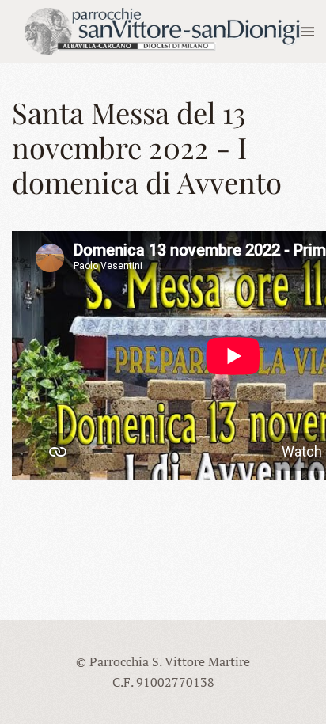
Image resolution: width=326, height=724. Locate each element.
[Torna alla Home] (156, 31)
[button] (307, 31)
